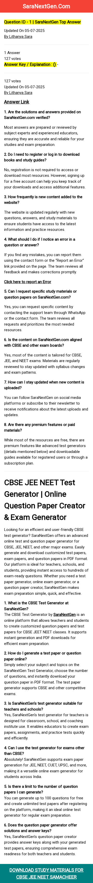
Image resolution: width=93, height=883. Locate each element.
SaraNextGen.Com (46, 6)
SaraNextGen (64, 614)
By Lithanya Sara (18, 36)
